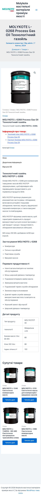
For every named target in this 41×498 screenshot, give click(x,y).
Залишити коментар (14, 43)
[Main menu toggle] (36, 10)
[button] (35, 73)
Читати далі (10, 400)
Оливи (12, 110)
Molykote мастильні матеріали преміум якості (23, 10)
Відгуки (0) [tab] (7, 167)
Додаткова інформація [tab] (12, 162)
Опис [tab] (5, 158)
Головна (6, 110)
